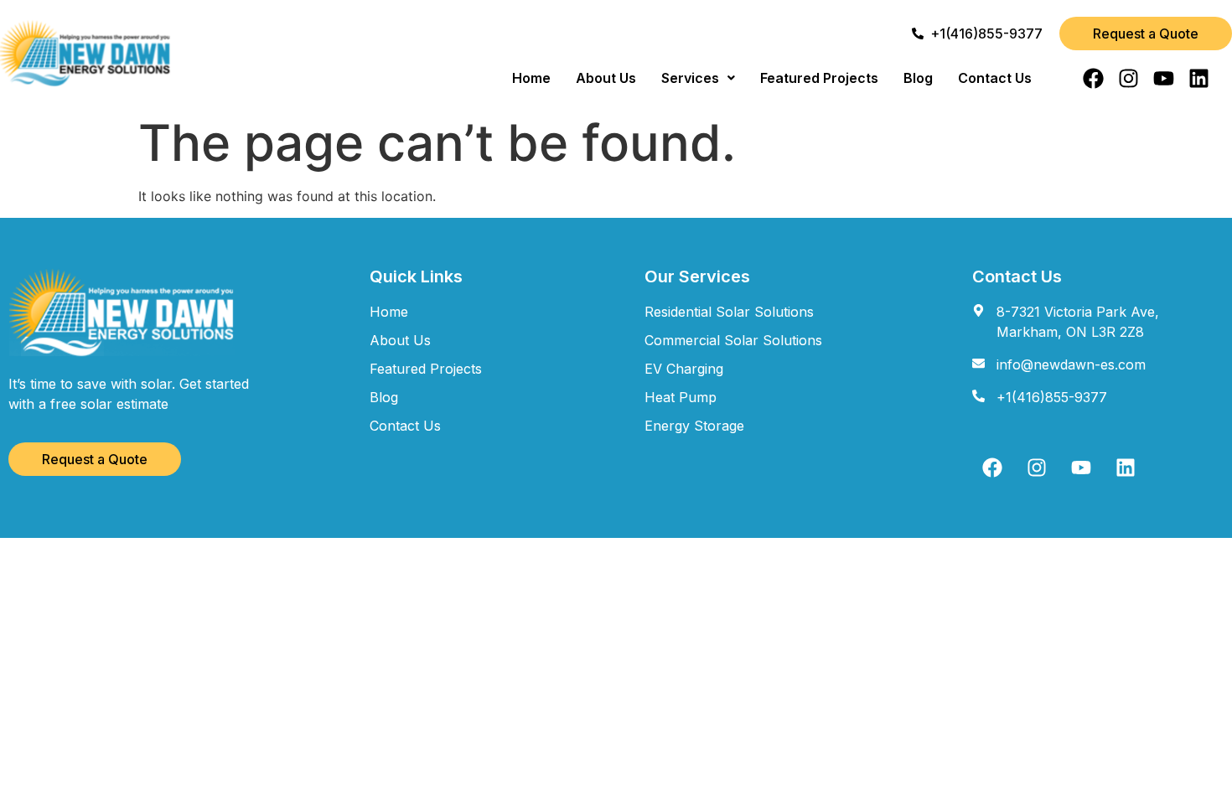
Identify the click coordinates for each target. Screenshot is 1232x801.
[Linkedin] (1198, 78)
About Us (606, 78)
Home (531, 78)
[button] (698, 78)
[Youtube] (1163, 78)
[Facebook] (1093, 78)
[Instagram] (1128, 78)
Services (690, 78)
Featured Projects (819, 78)
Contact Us (995, 78)
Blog (918, 78)
